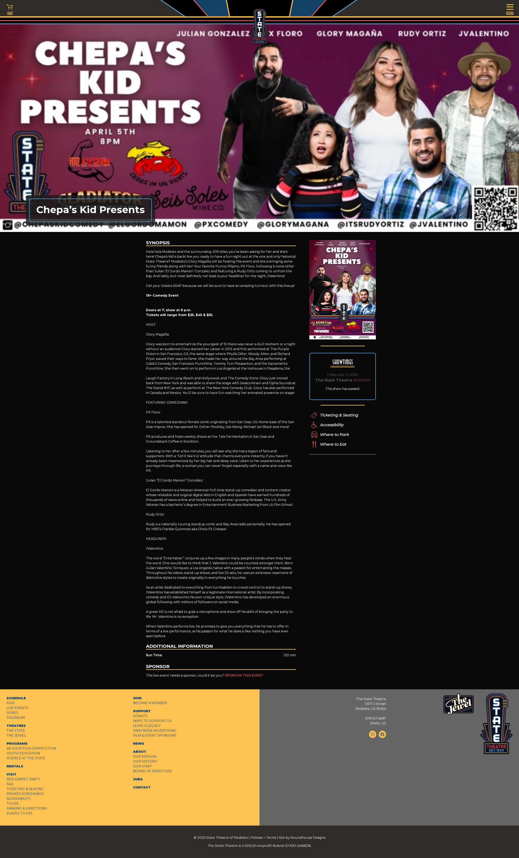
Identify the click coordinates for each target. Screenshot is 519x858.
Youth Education (23, 753)
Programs (17, 743)
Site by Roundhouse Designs (302, 838)
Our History (145, 761)
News (138, 743)
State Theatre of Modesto (227, 838)
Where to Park (334, 434)
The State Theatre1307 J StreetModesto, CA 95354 (370, 704)
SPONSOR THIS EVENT (244, 675)
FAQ (9, 784)
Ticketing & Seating (339, 415)
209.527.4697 (375, 718)
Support (142, 711)
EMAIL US (378, 723)
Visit (11, 774)
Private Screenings (25, 794)
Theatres (16, 726)
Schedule (16, 698)
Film (10, 703)
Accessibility (332, 424)
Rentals (14, 766)
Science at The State (25, 758)
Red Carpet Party (23, 779)
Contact (142, 787)
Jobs (138, 779)
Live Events (17, 708)
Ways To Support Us (152, 721)
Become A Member (150, 703)
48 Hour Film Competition (31, 748)
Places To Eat (19, 813)
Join (137, 698)
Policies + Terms (263, 838)
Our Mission (144, 756)
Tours (12, 803)
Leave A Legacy (147, 726)
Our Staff (142, 766)
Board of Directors (152, 771)
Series (12, 713)
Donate (140, 716)
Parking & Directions (26, 808)
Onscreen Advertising (154, 731)
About (139, 752)
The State (15, 731)
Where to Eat (333, 444)
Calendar (15, 718)
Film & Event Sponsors (154, 735)
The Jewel (16, 735)
